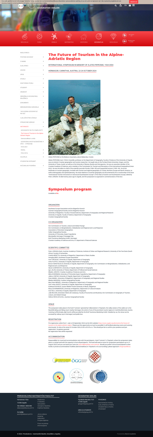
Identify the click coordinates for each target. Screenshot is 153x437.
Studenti (23, 87)
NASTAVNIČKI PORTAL (105, 403)
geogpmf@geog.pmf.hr (85, 404)
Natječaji (40, 416)
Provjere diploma (42, 420)
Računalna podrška (28, 165)
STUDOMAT (102, 409)
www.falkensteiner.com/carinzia (88, 344)
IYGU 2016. (24, 153)
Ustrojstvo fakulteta (43, 406)
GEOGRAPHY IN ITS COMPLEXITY (32, 130)
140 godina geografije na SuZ (29, 112)
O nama (23, 61)
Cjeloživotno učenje (28, 118)
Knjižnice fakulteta (43, 408)
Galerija (23, 157)
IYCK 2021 (24, 147)
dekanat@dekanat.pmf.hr (25, 408)
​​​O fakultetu (41, 402)
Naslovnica (24, 52)
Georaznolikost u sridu (28, 138)
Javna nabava (42, 414)
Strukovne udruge (27, 122)
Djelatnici (24, 66)
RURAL (23, 150)
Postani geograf (26, 57)
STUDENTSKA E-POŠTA (105, 407)
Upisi (22, 74)
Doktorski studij (26, 83)
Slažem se (133, 2)
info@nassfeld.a (124, 346)
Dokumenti (24, 103)
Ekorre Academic (130, 434)
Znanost (23, 92)
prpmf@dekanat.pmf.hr (25, 414)
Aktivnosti (24, 126)
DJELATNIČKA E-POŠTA (106, 405)
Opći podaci (41, 404)
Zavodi (22, 70)
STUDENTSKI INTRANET (28, 161)
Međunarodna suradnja (29, 107)
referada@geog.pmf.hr (85, 412)
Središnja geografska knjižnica (29, 97)
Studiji (23, 79)
